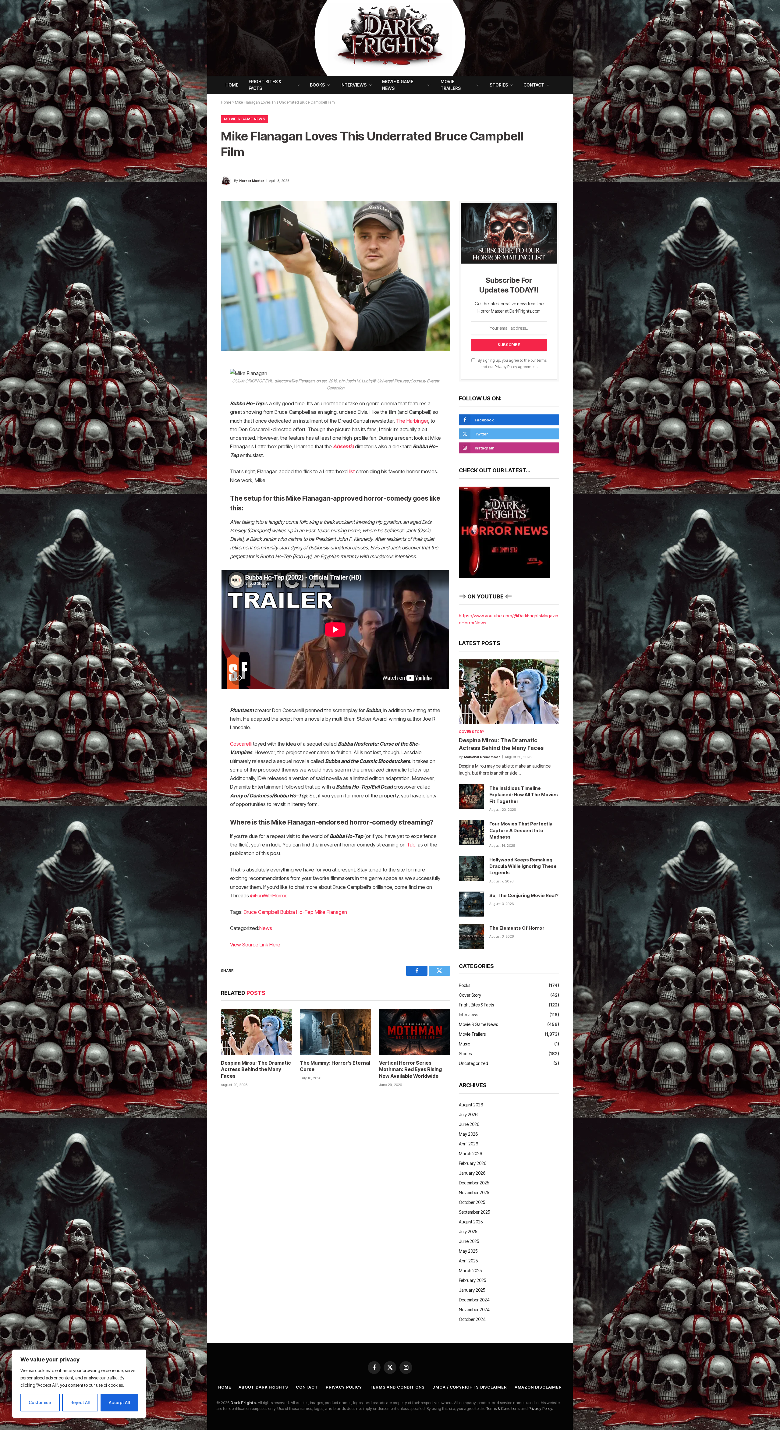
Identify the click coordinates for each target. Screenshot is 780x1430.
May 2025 (468, 1251)
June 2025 (469, 1241)
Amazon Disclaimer (538, 1387)
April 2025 (468, 1260)
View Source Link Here (255, 945)
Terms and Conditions (397, 1387)
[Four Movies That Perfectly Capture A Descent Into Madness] (471, 832)
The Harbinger (412, 421)
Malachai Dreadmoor (482, 757)
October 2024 (472, 1319)
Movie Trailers (451, 85)
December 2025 (474, 1182)
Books (317, 84)
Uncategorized (473, 1063)
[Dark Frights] (390, 38)
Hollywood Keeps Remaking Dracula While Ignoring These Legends (523, 866)
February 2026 (472, 1163)
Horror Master (251, 181)
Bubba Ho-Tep (297, 912)
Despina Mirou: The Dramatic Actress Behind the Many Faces (256, 1069)
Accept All (119, 1402)
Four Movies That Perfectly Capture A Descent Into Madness (520, 830)
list (352, 471)
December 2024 (474, 1299)
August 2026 (471, 1104)
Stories (499, 84)
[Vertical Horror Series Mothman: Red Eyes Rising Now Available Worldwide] (414, 1032)
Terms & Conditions (502, 1408)
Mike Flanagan (331, 912)
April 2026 (468, 1143)
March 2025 (470, 1270)
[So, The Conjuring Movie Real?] (471, 904)
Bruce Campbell (261, 912)
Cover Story (471, 731)
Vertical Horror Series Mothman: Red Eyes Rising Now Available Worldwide (410, 1069)
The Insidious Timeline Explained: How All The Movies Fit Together (523, 794)
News (265, 928)
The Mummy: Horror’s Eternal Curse (335, 1066)
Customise (40, 1402)
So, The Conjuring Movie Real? (523, 895)
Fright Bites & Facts (265, 85)
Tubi (412, 845)
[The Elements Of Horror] (471, 936)
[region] (79, 1384)
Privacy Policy (506, 366)
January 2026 (472, 1173)
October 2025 (472, 1202)
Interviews (353, 84)
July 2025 (468, 1231)
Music (464, 1043)
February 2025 (472, 1280)
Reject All (80, 1402)
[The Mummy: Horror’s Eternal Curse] (335, 1032)
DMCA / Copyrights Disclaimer (469, 1387)
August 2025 (471, 1221)
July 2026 (468, 1114)
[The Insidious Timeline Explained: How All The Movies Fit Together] (471, 796)
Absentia (343, 446)
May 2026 (468, 1134)
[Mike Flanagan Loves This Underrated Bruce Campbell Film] (335, 276)
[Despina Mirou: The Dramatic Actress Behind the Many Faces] (256, 1032)
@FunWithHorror (268, 895)
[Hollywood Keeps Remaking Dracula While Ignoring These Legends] (471, 868)
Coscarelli (241, 744)
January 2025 (472, 1290)
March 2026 (470, 1153)
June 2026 (469, 1124)
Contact (533, 84)
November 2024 (474, 1309)
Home (231, 84)
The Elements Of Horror (516, 928)
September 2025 (474, 1212)
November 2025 (474, 1192)
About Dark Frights (263, 1387)
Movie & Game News (397, 85)
